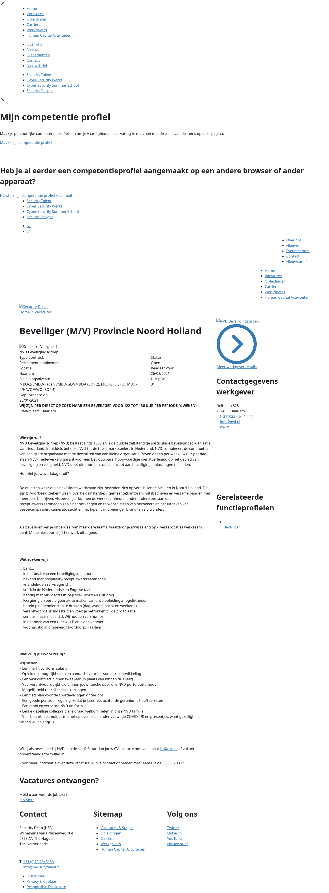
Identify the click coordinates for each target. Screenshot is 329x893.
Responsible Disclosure (46, 886)
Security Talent (39, 74)
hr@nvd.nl (168, 748)
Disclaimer (36, 876)
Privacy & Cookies (42, 881)
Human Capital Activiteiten (49, 35)
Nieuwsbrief (37, 65)
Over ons (34, 44)
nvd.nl (225, 427)
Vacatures (35, 13)
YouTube (174, 838)
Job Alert (26, 799)
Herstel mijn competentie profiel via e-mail (36, 195)
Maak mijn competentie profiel (26, 142)
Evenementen (38, 54)
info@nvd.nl (230, 421)
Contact (33, 60)
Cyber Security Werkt (44, 80)
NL (29, 225)
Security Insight (40, 90)
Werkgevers (37, 29)
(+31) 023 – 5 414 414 (237, 416)
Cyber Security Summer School (53, 85)
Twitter (173, 827)
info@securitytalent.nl (41, 867)
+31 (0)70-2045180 (38, 861)
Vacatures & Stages (116, 827)
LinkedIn (174, 833)
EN (29, 231)
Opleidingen (37, 19)
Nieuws (33, 49)
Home (32, 8)
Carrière (34, 24)
